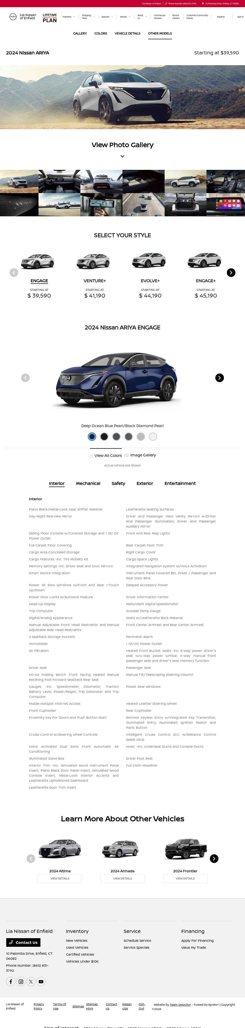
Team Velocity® (180, 1005)
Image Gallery (142, 455)
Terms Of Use (59, 1006)
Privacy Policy (39, 1006)
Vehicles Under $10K (82, 961)
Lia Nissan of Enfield (15, 1006)
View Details (59, 878)
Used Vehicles (77, 947)
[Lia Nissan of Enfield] (23, 16)
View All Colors (108, 455)
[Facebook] (11, 981)
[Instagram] (21, 981)
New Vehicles (76, 940)
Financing (193, 931)
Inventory (77, 931)
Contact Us (26, 942)
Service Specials (136, 947)
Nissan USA (127, 1006)
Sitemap (78, 1006)
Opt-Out (142, 1006)
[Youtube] (41, 981)
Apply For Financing (197, 940)
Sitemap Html (92, 1006)
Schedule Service (137, 940)
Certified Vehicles (80, 954)
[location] (203, 3)
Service (132, 931)
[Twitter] (31, 981)
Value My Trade (193, 947)
